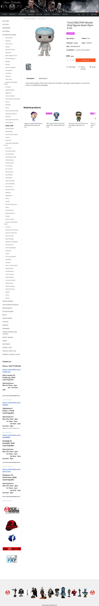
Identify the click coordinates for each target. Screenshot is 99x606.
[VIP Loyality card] (12, 549)
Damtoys (8, 76)
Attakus (7, 47)
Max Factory (9, 186)
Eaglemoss (8, 93)
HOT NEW (6, 21)
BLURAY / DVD (7, 347)
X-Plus (7, 295)
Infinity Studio (9, 163)
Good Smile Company (11, 134)
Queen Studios (9, 236)
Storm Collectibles (10, 248)
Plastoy (7, 216)
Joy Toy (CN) (8, 169)
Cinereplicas (8, 70)
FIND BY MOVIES (8, 301)
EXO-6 (7, 108)
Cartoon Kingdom (10, 67)
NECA (7, 207)
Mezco (7, 198)
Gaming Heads (9, 128)
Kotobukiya (8, 178)
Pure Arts (8, 227)
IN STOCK (6, 24)
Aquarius (8, 41)
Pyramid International (11, 230)
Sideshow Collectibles (11, 242)
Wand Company (10, 286)
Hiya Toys (8, 140)
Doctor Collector (10, 96)
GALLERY (65, 14)
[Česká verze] (96, 12)
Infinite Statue (9, 160)
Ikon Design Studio (10, 157)
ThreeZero (8, 259)
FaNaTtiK (8, 116)
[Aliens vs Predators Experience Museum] (12, 525)
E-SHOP (5, 14)
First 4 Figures (9, 122)
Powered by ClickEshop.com (49, 605)
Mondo (7, 201)
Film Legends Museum (11, 119)
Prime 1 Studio (9, 219)
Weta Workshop (10, 289)
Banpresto (8, 52)
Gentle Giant (9, 131)
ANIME (5, 341)
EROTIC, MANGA (8, 337)
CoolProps (8, 73)
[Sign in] (83, 14)
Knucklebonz (9, 175)
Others (7, 298)
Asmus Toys (8, 44)
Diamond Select (9, 90)
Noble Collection (10, 213)
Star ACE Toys (9, 245)
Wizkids (7, 292)
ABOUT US (12, 14)
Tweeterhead (9, 268)
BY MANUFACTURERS (9, 35)
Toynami (7, 262)
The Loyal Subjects (10, 256)
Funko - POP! (9, 125)
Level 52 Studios (10, 181)
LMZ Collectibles (10, 184)
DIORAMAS (6, 328)
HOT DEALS (6, 31)
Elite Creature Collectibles (12, 99)
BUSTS (5, 315)
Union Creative (9, 274)
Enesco (7, 102)
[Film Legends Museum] (12, 510)
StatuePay (31, 14)
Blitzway (7, 61)
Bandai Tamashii (10, 49)
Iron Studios (8, 166)
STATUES (5, 322)
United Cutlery (9, 277)
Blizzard (7, 64)
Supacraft (8, 251)
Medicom (8, 192)
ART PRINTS (6, 344)
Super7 (7, 253)
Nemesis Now (9, 210)
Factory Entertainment (11, 111)
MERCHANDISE (7, 308)
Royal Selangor (9, 239)
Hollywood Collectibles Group (11, 144)
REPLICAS (6, 325)
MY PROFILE (55, 14)
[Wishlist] (88, 14)
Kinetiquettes (9, 172)
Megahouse (8, 195)
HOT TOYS (8, 148)
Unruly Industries (10, 280)
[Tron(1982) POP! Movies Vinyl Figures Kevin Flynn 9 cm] (45, 41)
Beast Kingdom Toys (11, 55)
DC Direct (8, 87)
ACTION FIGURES (8, 311)
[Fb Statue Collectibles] (12, 538)
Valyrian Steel (9, 283)
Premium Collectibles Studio (10, 223)
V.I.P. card (39, 14)
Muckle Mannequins (11, 204)
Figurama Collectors (11, 114)
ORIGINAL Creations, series (11, 354)
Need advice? (43, 78)
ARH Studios (9, 38)
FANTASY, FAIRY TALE (9, 351)
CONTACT (47, 14)
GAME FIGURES (7, 318)
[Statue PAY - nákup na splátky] (12, 559)
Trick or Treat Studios (11, 265)
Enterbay (8, 105)
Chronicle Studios (10, 151)
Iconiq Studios (9, 154)
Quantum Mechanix (11, 233)
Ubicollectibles (9, 271)
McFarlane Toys (9, 189)
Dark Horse (8, 79)
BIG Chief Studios (10, 58)
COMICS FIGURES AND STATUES (10, 333)
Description (30, 78)
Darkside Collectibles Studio (10, 83)
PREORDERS (22, 14)
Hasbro (7, 137)
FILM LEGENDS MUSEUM (10, 305)
